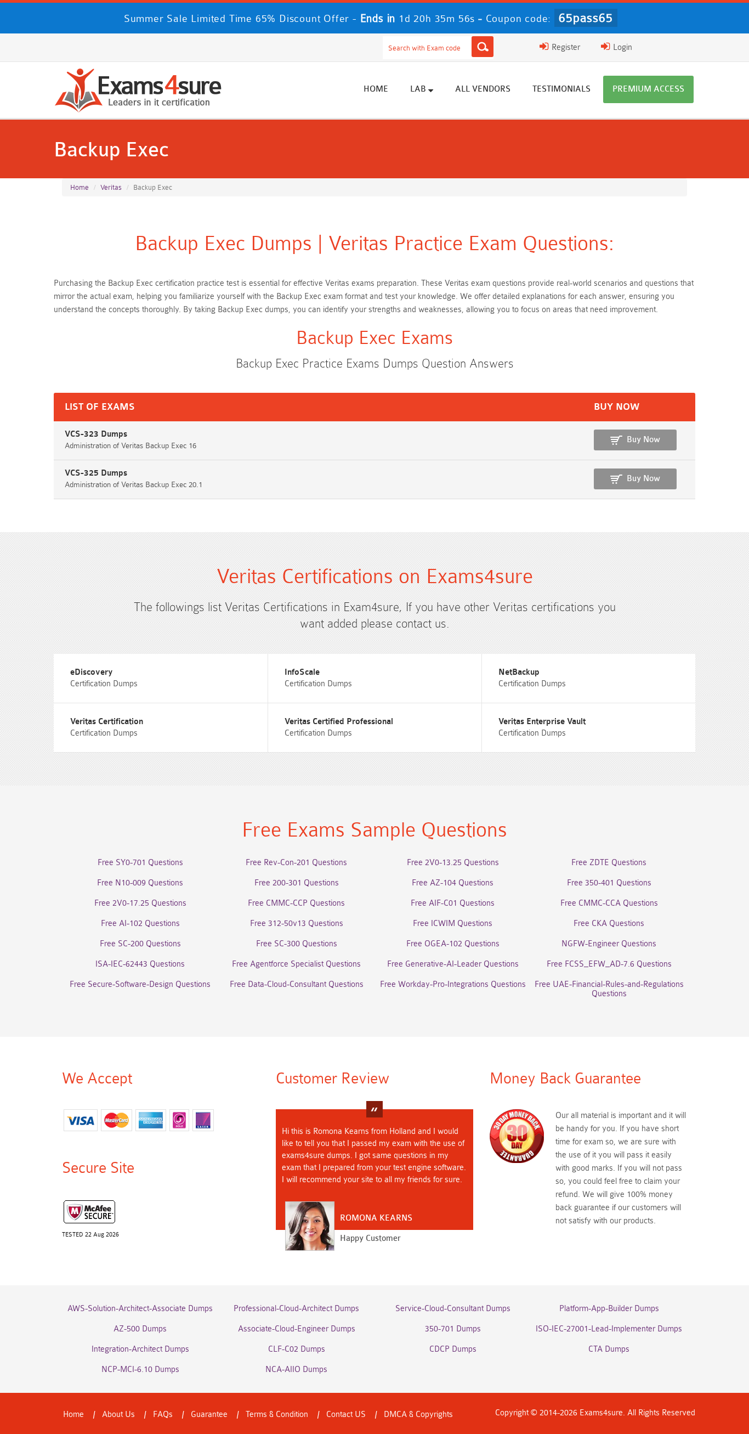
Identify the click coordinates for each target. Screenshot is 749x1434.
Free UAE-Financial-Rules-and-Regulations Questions (609, 989)
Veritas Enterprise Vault (542, 721)
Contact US (346, 1414)
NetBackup (519, 672)
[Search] (482, 46)
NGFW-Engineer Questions (608, 944)
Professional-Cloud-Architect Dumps (296, 1308)
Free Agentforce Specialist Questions (296, 964)
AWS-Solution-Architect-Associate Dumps (140, 1308)
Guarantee (209, 1414)
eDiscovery (91, 672)
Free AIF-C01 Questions (453, 903)
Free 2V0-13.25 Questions (453, 862)
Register (564, 47)
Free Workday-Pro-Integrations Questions (453, 984)
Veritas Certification (106, 721)
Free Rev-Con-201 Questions (296, 862)
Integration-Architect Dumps (140, 1349)
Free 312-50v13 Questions (296, 923)
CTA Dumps (608, 1349)
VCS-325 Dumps (96, 473)
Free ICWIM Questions (452, 923)
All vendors (482, 89)
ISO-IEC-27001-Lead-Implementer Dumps (609, 1329)
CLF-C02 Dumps (296, 1349)
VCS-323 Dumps (96, 434)
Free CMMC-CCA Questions (609, 903)
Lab (419, 89)
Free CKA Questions (609, 923)
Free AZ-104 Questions (452, 883)
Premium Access (648, 89)
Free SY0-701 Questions (140, 862)
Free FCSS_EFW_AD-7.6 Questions (609, 964)
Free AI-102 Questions (140, 923)
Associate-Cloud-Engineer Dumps (296, 1329)
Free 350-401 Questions (609, 883)
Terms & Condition (277, 1414)
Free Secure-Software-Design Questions (140, 984)
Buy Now (643, 439)
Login (621, 47)
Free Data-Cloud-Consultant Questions (297, 984)
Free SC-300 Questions (296, 944)
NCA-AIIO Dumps (296, 1369)
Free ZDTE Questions (608, 862)
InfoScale (302, 672)
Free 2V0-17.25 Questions (140, 903)
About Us (118, 1414)
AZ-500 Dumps (140, 1329)
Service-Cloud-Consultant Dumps (452, 1308)
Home (376, 89)
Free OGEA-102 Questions (453, 944)
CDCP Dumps (452, 1349)
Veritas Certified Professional (339, 721)
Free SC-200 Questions (140, 944)
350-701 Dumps (453, 1329)
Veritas (111, 187)
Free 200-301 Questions (296, 883)
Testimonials (561, 89)
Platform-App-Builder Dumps (609, 1308)
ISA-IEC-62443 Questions (140, 964)
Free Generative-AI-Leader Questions (453, 964)
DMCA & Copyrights (418, 1414)
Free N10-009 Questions (140, 883)
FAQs (163, 1414)
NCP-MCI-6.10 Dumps (140, 1369)
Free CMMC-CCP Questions (296, 903)
